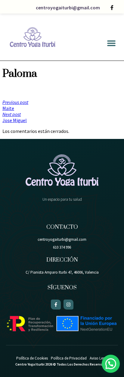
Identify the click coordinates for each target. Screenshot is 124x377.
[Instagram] (68, 304)
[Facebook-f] (56, 304)
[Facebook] (111, 7)
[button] (111, 43)
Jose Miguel (14, 117)
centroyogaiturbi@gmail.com (68, 8)
